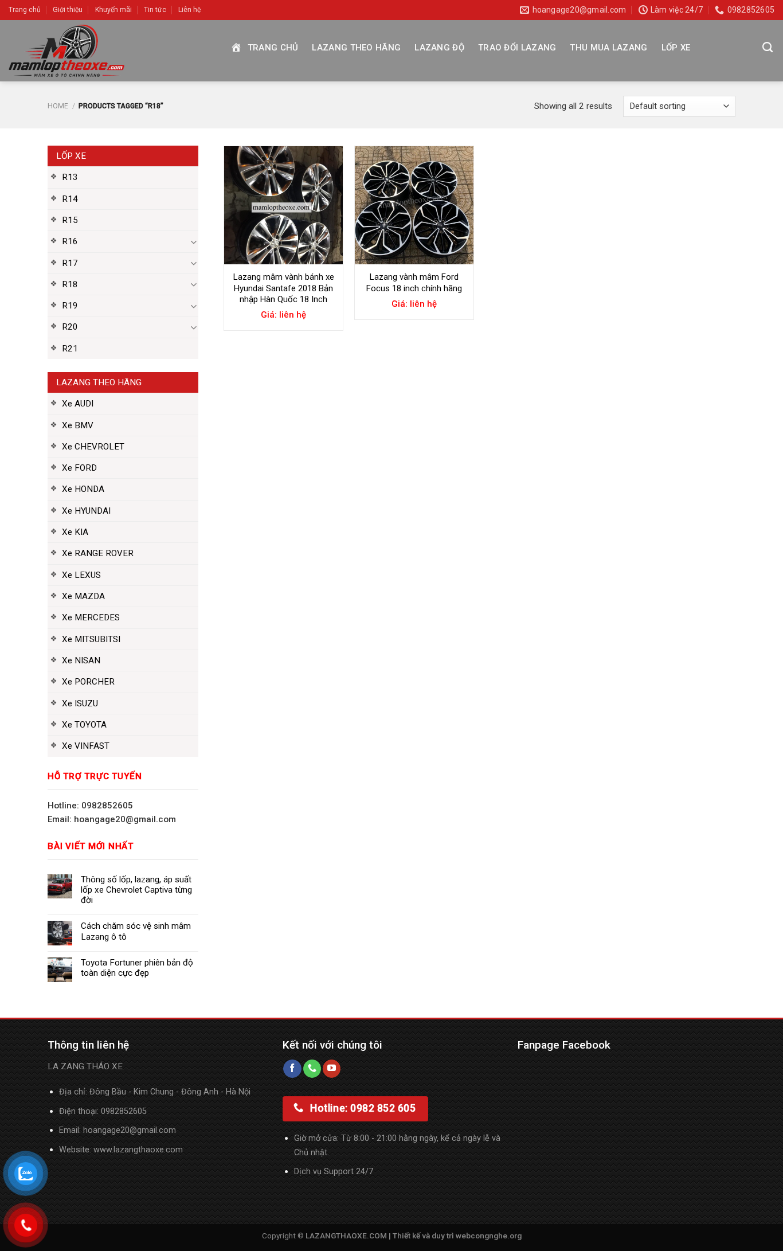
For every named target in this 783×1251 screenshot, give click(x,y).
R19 (70, 305)
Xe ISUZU (80, 703)
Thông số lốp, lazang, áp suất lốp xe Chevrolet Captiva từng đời (136, 889)
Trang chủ (25, 10)
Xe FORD (79, 468)
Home (58, 106)
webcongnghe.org (489, 1235)
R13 (70, 177)
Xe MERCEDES (91, 617)
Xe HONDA (83, 489)
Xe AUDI (77, 403)
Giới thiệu (68, 10)
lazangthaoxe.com (148, 1150)
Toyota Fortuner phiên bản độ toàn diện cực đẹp (137, 967)
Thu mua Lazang (608, 47)
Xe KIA (75, 532)
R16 (70, 241)
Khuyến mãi (113, 10)
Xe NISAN (81, 660)
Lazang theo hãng (356, 47)
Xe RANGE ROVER (98, 553)
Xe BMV (77, 425)
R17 (70, 263)
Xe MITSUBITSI (91, 639)
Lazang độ (439, 47)
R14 (70, 199)
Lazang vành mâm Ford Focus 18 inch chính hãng (414, 283)
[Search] (767, 48)
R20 (70, 327)
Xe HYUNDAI (86, 511)
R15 (70, 220)
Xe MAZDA (83, 596)
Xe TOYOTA (84, 725)
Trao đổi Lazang (517, 47)
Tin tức (155, 10)
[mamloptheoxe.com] (110, 50)
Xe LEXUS (81, 575)
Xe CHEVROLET (93, 446)
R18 (70, 284)
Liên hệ (189, 10)
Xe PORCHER (88, 682)
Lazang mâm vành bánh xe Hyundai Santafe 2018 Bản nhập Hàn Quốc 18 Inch (283, 288)
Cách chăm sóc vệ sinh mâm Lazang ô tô (136, 931)
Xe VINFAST (85, 746)
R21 (70, 348)
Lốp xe (676, 47)
